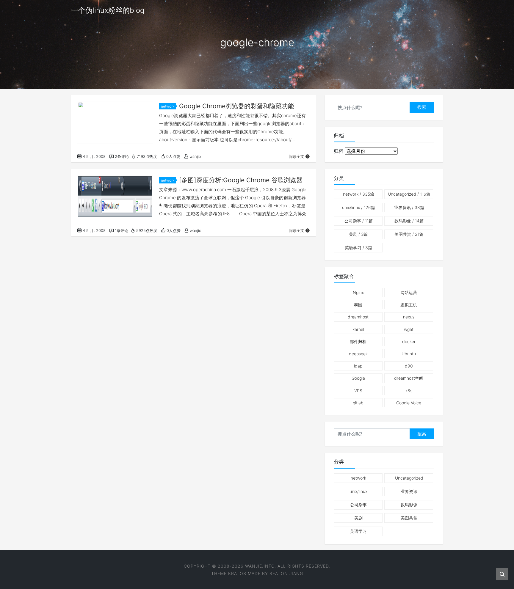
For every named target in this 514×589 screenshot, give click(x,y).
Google (358, 378)
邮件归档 (358, 341)
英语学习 (358, 247)
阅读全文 (296, 156)
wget (408, 329)
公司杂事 (358, 220)
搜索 (421, 107)
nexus (408, 316)
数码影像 (409, 220)
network (167, 106)
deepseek (358, 353)
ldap (358, 365)
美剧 (358, 234)
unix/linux (358, 207)
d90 (409, 365)
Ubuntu (409, 353)
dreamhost (358, 316)
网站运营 (408, 292)
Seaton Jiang (286, 573)
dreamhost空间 (408, 378)
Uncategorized (409, 194)
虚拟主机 (408, 304)
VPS (358, 390)
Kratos (237, 573)
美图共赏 (409, 234)
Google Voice (408, 402)
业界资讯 (409, 207)
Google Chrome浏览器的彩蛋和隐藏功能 (236, 106)
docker (409, 341)
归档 (338, 151)
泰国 (358, 304)
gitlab (358, 402)
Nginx (358, 292)
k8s (408, 390)
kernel (358, 329)
